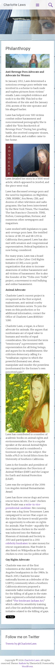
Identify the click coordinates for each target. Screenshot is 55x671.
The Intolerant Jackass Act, (29, 600)
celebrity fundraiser (17, 543)
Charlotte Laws (15, 5)
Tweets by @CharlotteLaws (21, 643)
